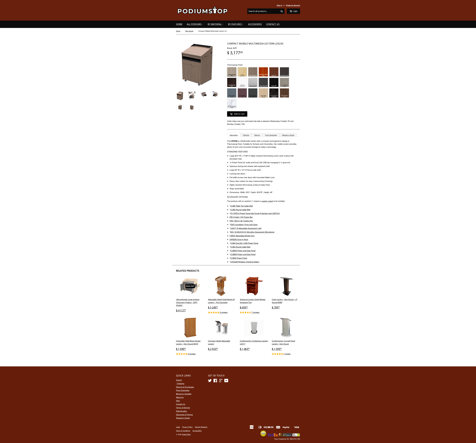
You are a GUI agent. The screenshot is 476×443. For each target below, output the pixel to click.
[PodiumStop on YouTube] (226, 381)
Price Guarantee (271, 135)
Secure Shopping (201, 427)
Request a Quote (288, 135)
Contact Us (272, 24)
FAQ (178, 400)
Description (234, 135)
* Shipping (180, 383)
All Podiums (194, 24)
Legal (178, 427)
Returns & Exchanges (185, 387)
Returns (257, 135)
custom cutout (267, 201)
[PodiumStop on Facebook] (215, 381)
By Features (235, 24)
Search (179, 380)
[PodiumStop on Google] (221, 381)
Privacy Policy (187, 427)
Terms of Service (183, 407)
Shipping (246, 135)
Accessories (255, 24)
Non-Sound (189, 31)
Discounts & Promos (184, 414)
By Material (215, 24)
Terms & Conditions (183, 430)
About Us (180, 397)
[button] (214, 312)
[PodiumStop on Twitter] (210, 381)
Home (179, 24)
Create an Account (293, 5)
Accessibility (197, 430)
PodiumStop (186, 434)
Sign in (279, 5)
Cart (295, 11)
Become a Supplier (183, 393)
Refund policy (181, 411)
